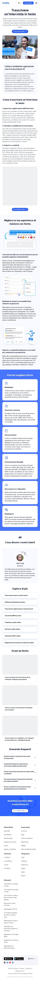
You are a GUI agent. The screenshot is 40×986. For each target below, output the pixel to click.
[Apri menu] (36, 3)
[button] (20, 757)
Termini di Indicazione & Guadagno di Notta (20, 973)
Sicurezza (28, 968)
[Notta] (5, 3)
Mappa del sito (19, 971)
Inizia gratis (28, 3)
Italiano (32, 958)
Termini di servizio (13, 968)
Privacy (22, 968)
